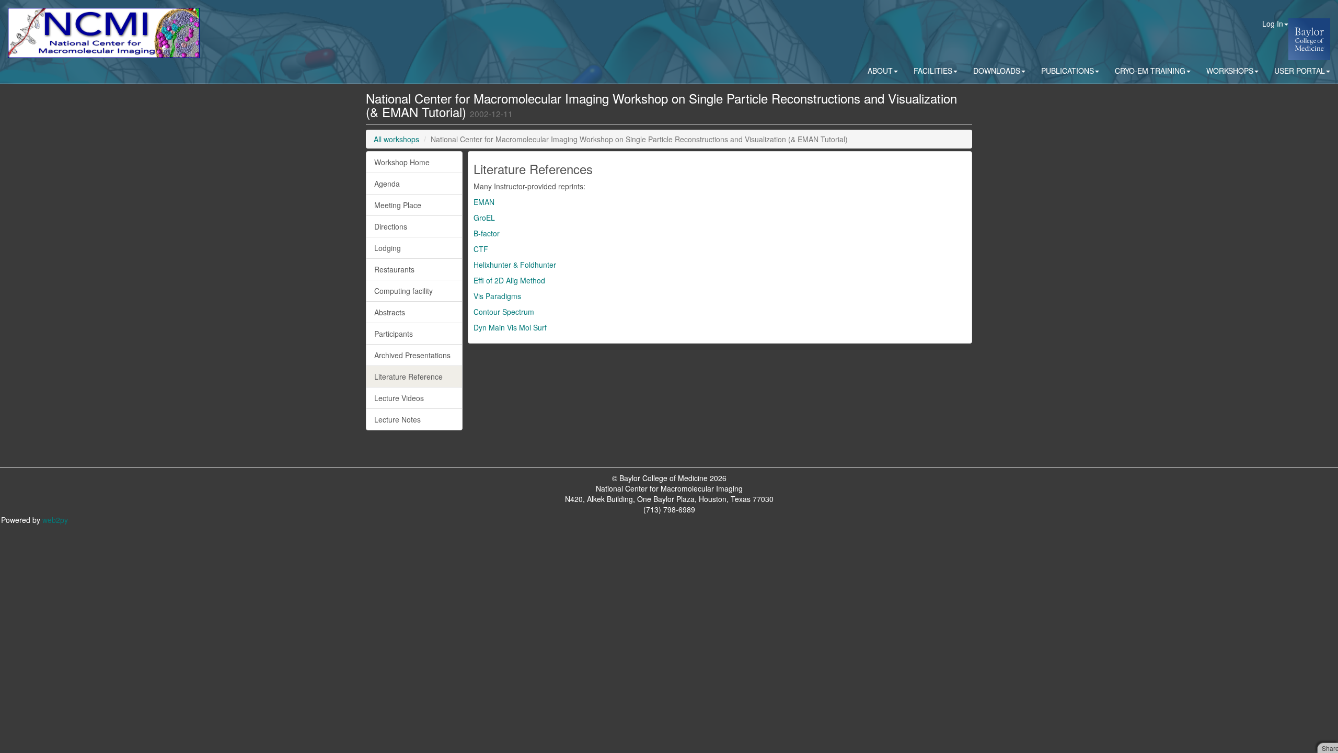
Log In (1272, 23)
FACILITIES (933, 70)
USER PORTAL (1299, 70)
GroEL (484, 217)
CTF (481, 249)
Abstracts (389, 312)
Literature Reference (408, 376)
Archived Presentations (412, 355)
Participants (393, 333)
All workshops (396, 139)
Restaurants (394, 269)
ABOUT (880, 70)
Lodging (387, 248)
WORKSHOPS (1229, 70)
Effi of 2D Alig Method (509, 280)
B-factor (487, 233)
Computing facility (403, 291)
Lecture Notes (397, 419)
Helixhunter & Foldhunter (515, 264)
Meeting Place (397, 205)
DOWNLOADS (996, 70)
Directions (390, 226)
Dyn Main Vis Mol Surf (510, 327)
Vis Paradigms (497, 296)
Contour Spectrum (504, 311)
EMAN (484, 202)
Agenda (387, 183)
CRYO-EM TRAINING (1150, 70)
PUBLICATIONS (1067, 70)
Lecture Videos (399, 398)
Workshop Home (402, 162)
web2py (55, 520)
